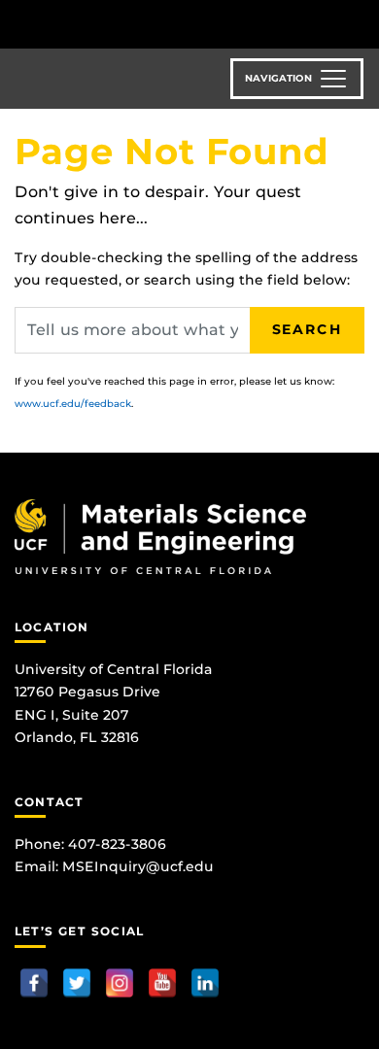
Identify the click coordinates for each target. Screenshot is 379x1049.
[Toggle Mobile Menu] (359, 23)
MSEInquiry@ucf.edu (138, 866)
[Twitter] (76, 983)
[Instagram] (119, 983)
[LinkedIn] (205, 983)
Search (307, 329)
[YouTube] (162, 983)
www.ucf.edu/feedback (73, 403)
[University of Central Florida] (148, 24)
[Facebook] (34, 983)
